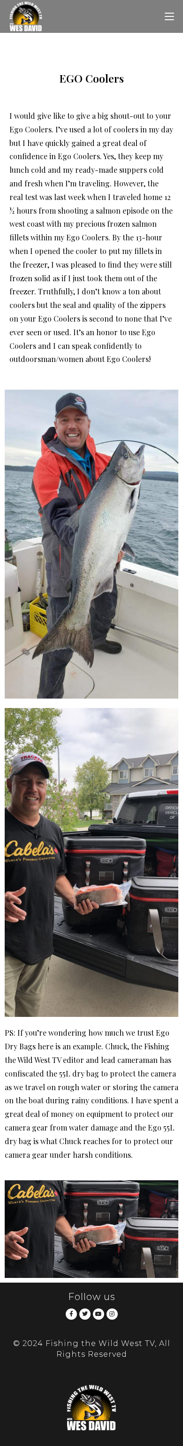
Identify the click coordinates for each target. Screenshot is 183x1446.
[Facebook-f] (71, 1314)
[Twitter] (85, 1314)
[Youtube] (98, 1314)
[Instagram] (112, 1314)
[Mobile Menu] (169, 16)
